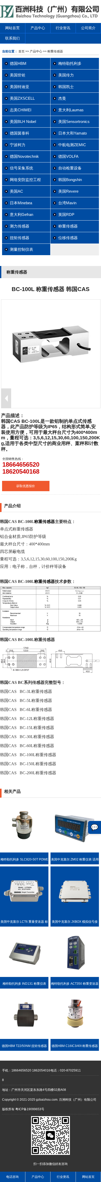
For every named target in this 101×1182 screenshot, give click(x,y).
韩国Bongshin (70, 179)
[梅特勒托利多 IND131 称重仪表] (24, 976)
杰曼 (62, 98)
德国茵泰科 (19, 133)
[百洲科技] (50, 17)
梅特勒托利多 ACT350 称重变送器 (74, 983)
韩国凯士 (66, 86)
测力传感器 (19, 226)
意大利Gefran (21, 214)
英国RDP (66, 214)
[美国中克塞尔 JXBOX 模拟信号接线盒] (75, 913)
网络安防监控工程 (25, 179)
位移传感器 (68, 238)
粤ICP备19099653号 (29, 1109)
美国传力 (66, 75)
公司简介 (88, 28)
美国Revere (68, 191)
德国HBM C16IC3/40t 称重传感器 (75, 1046)
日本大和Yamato (72, 133)
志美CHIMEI (20, 110)
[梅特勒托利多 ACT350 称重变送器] (75, 976)
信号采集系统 (21, 168)
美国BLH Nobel (23, 121)
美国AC (16, 191)
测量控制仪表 (21, 249)
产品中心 (38, 28)
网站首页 (12, 28)
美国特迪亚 (19, 86)
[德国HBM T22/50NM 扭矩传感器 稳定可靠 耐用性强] (24, 1038)
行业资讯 (63, 28)
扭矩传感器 (19, 238)
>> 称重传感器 (52, 51)
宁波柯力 (17, 145)
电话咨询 (12, 1177)
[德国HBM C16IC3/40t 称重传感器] (75, 1038)
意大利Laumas (71, 110)
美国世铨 (17, 75)
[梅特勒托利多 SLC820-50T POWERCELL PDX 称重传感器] (24, 851)
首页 (21, 51)
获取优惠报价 (25, 486)
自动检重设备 (70, 168)
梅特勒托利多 (70, 63)
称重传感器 (68, 226)
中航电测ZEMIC (72, 145)
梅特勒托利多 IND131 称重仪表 (24, 983)
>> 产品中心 (33, 51)
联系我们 (12, 38)
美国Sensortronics (74, 121)
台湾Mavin (67, 203)
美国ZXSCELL (22, 98)
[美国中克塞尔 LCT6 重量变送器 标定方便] (24, 913)
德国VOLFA (68, 156)
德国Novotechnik (24, 156)
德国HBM (18, 63)
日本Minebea (21, 203)
